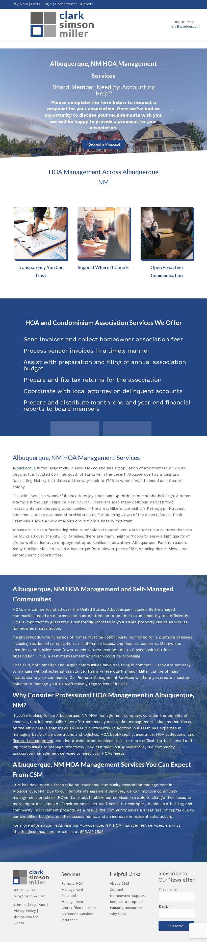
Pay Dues (38, 905)
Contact (116, 889)
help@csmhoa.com (184, 26)
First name (168, 889)
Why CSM (118, 914)
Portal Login (41, 4)
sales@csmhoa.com (36, 831)
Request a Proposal (103, 144)
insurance (145, 734)
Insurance (69, 920)
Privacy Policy (24, 911)
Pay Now (20, 4)
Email (165, 906)
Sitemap (20, 905)
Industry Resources (126, 908)
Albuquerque (24, 468)
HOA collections (170, 734)
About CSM (119, 883)
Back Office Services (78, 908)
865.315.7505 (92, 831)
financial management (33, 741)
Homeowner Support (74, 4)
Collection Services (77, 914)
